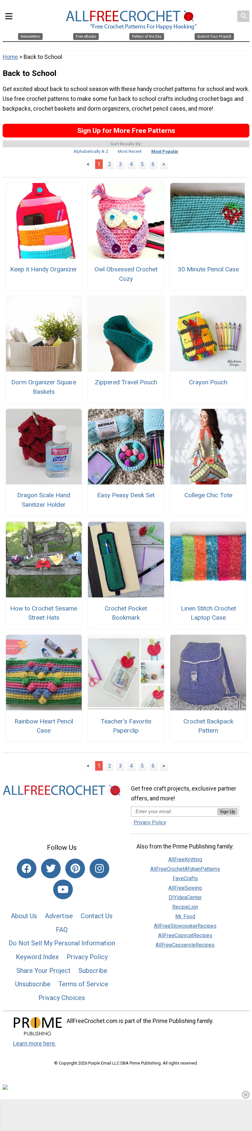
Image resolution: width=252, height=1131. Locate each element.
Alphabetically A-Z (91, 151)
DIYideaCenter (185, 897)
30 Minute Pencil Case (208, 269)
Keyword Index (37, 957)
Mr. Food (185, 916)
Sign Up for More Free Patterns (126, 130)
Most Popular (164, 151)
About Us (24, 916)
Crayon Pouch (208, 382)
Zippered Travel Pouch (126, 382)
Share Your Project (43, 971)
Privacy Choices (61, 998)
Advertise (59, 916)
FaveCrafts (185, 878)
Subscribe (92, 971)
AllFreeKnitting (185, 859)
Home (10, 57)
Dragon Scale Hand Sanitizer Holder (43, 499)
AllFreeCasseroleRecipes (185, 945)
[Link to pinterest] (75, 868)
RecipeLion (185, 907)
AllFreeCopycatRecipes (185, 935)
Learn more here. (34, 1043)
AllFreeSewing (185, 888)
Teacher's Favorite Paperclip (126, 726)
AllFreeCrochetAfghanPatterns (185, 869)
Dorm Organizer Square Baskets (43, 386)
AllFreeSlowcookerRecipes (185, 926)
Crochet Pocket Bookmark (126, 613)
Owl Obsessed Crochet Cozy (126, 274)
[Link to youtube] (63, 889)
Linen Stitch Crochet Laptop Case (208, 613)
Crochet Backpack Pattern (208, 726)
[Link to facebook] (26, 868)
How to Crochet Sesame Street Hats (43, 613)
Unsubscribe (33, 984)
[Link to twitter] (51, 868)
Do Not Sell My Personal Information (62, 943)
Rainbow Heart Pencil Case (43, 726)
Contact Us (97, 916)
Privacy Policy (87, 957)
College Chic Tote (208, 495)
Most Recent (130, 151)
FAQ (62, 930)
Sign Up (227, 811)
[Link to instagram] (99, 868)
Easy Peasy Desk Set (126, 495)
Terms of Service (83, 984)
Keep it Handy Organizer (43, 269)
